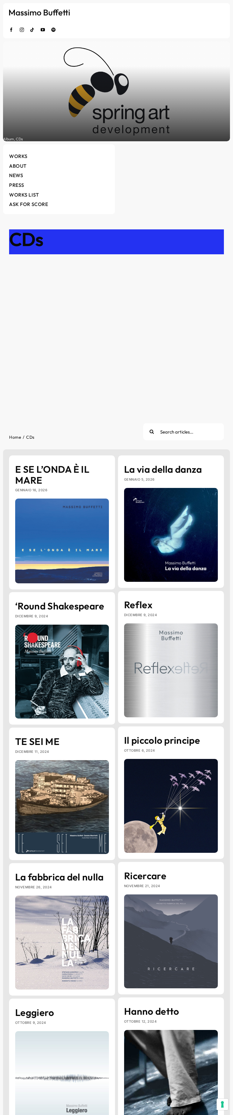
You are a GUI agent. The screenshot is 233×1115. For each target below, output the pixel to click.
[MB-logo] (39, 12)
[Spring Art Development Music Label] (116, 91)
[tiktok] (32, 30)
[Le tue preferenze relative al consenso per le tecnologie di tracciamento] (222, 1104)
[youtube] (43, 30)
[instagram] (22, 30)
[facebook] (11, 30)
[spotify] (53, 30)
